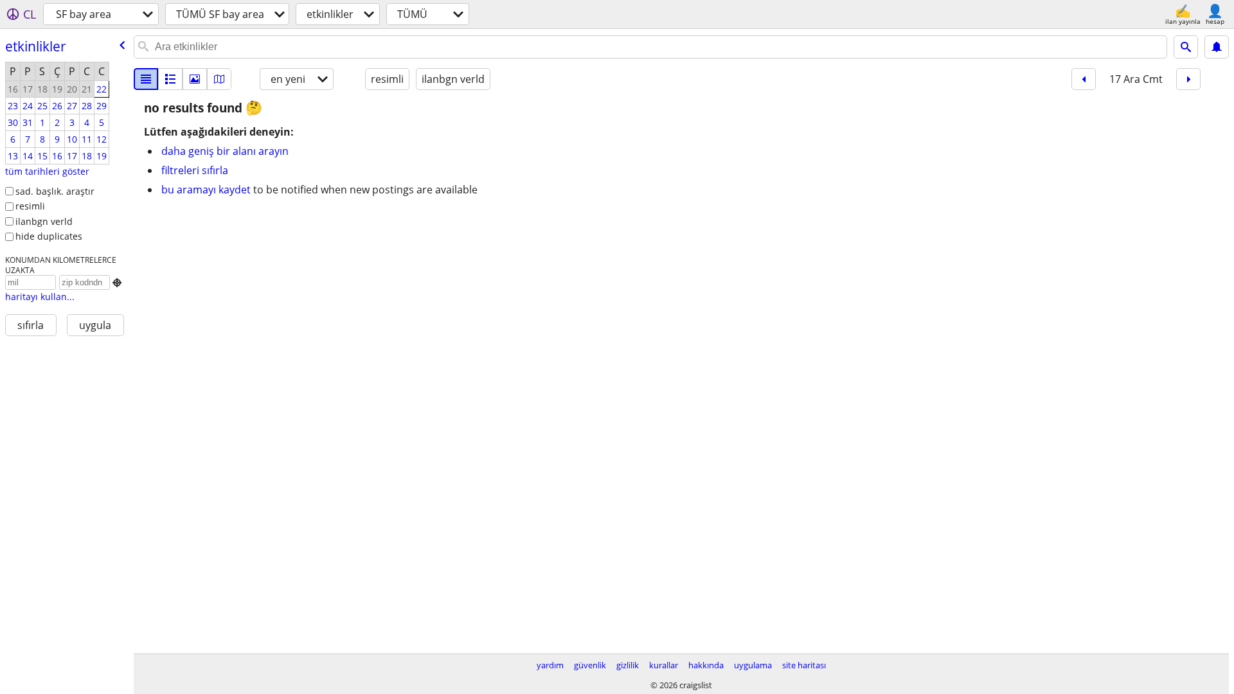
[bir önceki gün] (1083, 79)
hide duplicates (48, 236)
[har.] (219, 79)
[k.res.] (170, 79)
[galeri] (195, 79)
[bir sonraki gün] (1188, 79)
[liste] (146, 79)
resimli (30, 206)
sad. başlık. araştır (54, 191)
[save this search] (1216, 46)
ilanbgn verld (44, 221)
